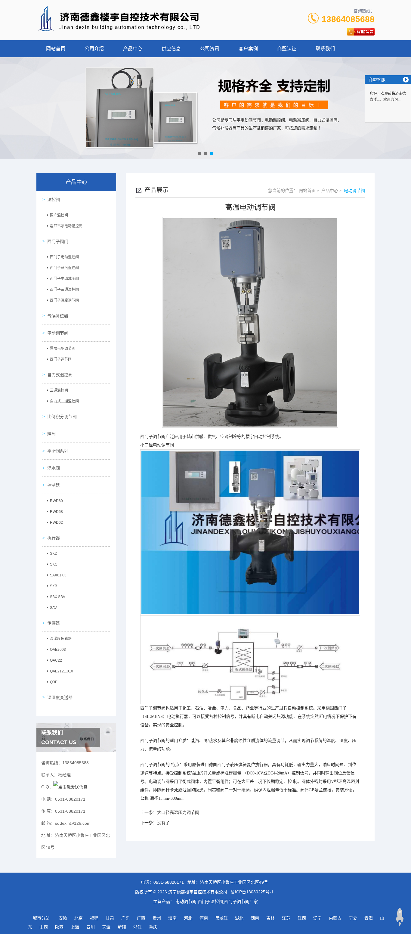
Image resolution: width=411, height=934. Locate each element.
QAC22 (56, 660)
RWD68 (56, 512)
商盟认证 (286, 48)
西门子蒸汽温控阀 (64, 268)
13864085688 (348, 19)
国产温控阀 (59, 215)
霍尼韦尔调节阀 (62, 348)
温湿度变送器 (60, 697)
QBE (53, 682)
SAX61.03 (58, 575)
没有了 (163, 822)
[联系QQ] (70, 786)
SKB (53, 586)
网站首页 (55, 48)
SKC (53, 564)
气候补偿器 (57, 315)
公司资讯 (209, 48)
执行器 (53, 537)
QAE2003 (58, 649)
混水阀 (53, 468)
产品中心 (132, 48)
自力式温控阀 (60, 374)
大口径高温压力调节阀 (178, 812)
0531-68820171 (168, 882)
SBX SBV (57, 597)
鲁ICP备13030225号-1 (252, 891)
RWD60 (56, 501)
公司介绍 (94, 48)
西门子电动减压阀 (64, 279)
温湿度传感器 (61, 639)
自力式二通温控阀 (64, 401)
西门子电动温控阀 (64, 257)
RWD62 (56, 522)
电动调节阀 (57, 332)
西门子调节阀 (61, 359)
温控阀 (53, 199)
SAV (53, 608)
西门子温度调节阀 (64, 300)
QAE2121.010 (61, 671)
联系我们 (325, 48)
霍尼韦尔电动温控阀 (66, 226)
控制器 (53, 485)
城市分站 (41, 918)
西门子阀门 (57, 241)
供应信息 (171, 48)
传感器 (53, 623)
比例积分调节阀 (62, 416)
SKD (53, 553)
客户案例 (248, 48)
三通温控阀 (59, 390)
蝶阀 (51, 433)
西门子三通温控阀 (64, 289)
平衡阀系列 (57, 450)
